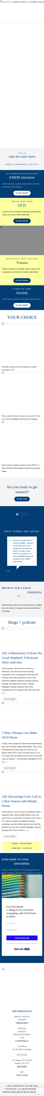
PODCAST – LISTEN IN (22, 848)
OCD (22, 1038)
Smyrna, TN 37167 (22, 1063)
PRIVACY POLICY (22, 1017)
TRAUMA (22, 1028)
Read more (9, 699)
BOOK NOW (22, 499)
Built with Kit (22, 949)
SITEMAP (22, 1020)
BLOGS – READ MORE (22, 843)
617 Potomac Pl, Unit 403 (22, 1060)
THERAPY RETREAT (22, 1035)
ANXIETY (22, 1031)
